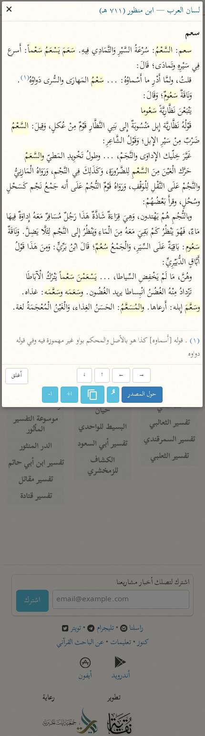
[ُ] (113, 395)
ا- (50, 394)
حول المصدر (142, 394)
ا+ (69, 394)
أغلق (16, 375)
